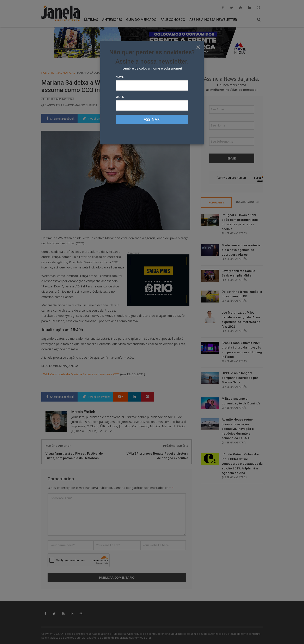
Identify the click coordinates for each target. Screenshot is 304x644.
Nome (120, 77)
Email (120, 96)
